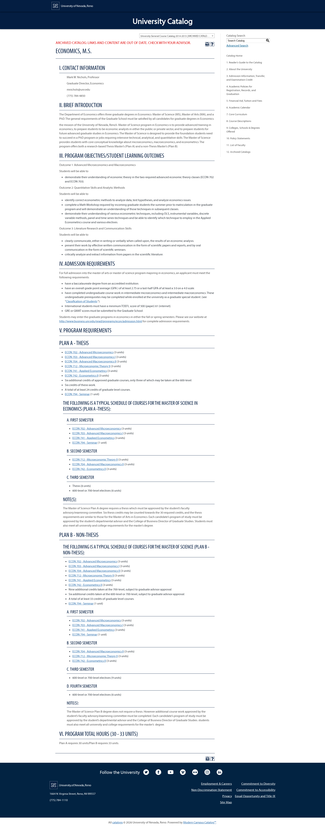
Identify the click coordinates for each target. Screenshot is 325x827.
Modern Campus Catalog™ (199, 822)
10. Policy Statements (238, 138)
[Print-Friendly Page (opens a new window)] (207, 44)
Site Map (226, 802)
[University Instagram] (207, 772)
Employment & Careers (216, 783)
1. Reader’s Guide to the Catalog (244, 62)
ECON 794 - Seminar (77, 394)
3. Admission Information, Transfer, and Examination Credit (245, 77)
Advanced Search (237, 45)
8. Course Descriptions (238, 121)
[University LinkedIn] (219, 772)
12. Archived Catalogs (238, 152)
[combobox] (177, 35)
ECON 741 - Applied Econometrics (86, 371)
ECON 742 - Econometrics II (81, 375)
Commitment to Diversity (258, 783)
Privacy (227, 796)
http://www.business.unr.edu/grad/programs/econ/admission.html (100, 321)
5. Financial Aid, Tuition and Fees (244, 100)
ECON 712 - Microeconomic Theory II (87, 366)
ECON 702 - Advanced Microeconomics (89, 352)
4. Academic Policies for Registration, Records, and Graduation (241, 90)
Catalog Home (234, 55)
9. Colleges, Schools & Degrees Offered (243, 129)
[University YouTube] (171, 772)
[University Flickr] (195, 772)
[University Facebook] (159, 772)
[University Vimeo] (183, 772)
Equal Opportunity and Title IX (255, 796)
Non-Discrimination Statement (211, 790)
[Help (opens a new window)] (212, 44)
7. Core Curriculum (236, 114)
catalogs (117, 822)
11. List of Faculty (235, 145)
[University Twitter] (146, 772)
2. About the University (239, 69)
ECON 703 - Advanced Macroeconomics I (90, 357)
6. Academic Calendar (238, 107)
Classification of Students (81, 301)
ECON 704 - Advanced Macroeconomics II (90, 361)
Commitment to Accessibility (255, 790)
